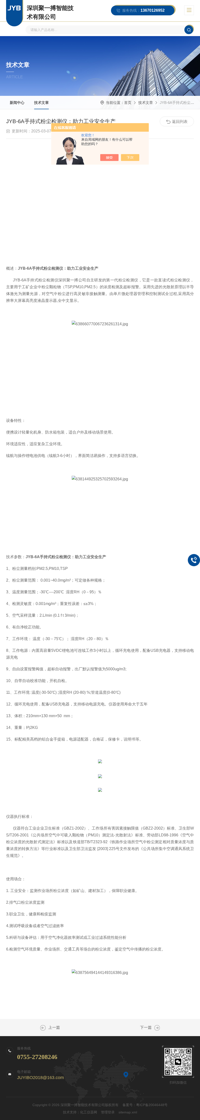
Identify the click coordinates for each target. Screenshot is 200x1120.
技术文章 (41, 102)
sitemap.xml (128, 1112)
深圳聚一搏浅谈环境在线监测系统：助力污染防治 (43, 1028)
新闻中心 (17, 102)
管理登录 (108, 1112)
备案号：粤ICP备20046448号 (145, 1105)
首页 (127, 102)
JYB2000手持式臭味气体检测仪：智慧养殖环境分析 (157, 1028)
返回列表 (180, 121)
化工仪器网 (88, 1112)
